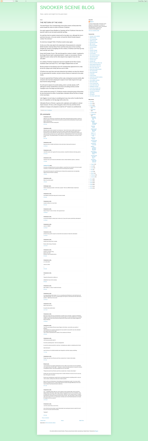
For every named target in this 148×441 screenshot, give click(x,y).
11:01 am (45, 245)
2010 (91, 181)
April (92, 171)
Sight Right (92, 92)
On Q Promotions (93, 78)
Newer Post (42, 420)
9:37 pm (45, 359)
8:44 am (45, 124)
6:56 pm (45, 334)
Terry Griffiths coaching (94, 80)
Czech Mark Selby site (94, 84)
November (93, 109)
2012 (91, 105)
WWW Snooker (93, 40)
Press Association (93, 45)
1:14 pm (45, 161)
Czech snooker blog (94, 83)
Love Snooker (93, 53)
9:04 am (45, 415)
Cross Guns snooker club (95, 88)
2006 (91, 188)
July (92, 166)
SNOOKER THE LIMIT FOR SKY (94, 161)
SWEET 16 (93, 133)
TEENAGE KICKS (93, 138)
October (93, 112)
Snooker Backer (93, 47)
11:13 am (45, 153)
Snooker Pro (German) (94, 91)
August (92, 164)
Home (62, 420)
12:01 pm (45, 399)
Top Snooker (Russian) (94, 55)
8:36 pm (45, 289)
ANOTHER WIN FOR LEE (93, 118)
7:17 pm (45, 352)
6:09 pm (45, 197)
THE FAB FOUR (93, 127)
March (92, 173)
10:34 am (45, 299)
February (93, 175)
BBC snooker (92, 44)
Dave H (91, 21)
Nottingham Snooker (94, 86)
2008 (91, 184)
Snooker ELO (46, 165)
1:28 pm (45, 174)
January (93, 176)
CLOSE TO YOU (93, 135)
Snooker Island (93, 59)
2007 (91, 186)
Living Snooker (93, 75)
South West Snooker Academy (96, 77)
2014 (91, 101)
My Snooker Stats (93, 81)
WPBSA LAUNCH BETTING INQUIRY (93, 148)
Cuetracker (92, 73)
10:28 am (45, 146)
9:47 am (45, 138)
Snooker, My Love (93, 51)
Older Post (81, 420)
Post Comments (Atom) (50, 422)
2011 (91, 179)
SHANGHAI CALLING (93, 144)
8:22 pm (45, 204)
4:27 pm (45, 189)
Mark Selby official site (94, 67)
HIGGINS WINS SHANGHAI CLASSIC (94, 123)
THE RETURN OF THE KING (94, 157)
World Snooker (93, 37)
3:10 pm (45, 268)
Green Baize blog (93, 72)
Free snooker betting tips (95, 89)
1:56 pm (45, 181)
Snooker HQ (92, 61)
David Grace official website (95, 69)
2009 (91, 182)
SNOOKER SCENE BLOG (67, 7)
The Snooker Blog (93, 70)
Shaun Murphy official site (95, 64)
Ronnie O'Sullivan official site (96, 62)
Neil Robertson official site (95, 66)
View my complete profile (94, 30)
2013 (91, 103)
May (92, 169)
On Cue (91, 48)
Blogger (96, 431)
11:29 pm (45, 227)
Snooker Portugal (93, 50)
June (92, 167)
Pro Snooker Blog (93, 39)
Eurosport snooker (94, 42)
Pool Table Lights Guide (95, 95)
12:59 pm (45, 321)
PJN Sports (92, 94)
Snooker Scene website (95, 36)
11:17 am (45, 309)
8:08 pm (45, 281)
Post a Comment (45, 417)
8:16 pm (45, 255)
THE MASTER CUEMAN (94, 141)
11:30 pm (45, 235)
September (93, 114)
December (93, 106)
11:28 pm (45, 220)
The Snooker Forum (94, 56)
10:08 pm (45, 212)
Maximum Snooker (94, 58)
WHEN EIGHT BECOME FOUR (94, 130)
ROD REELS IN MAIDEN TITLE (94, 153)
